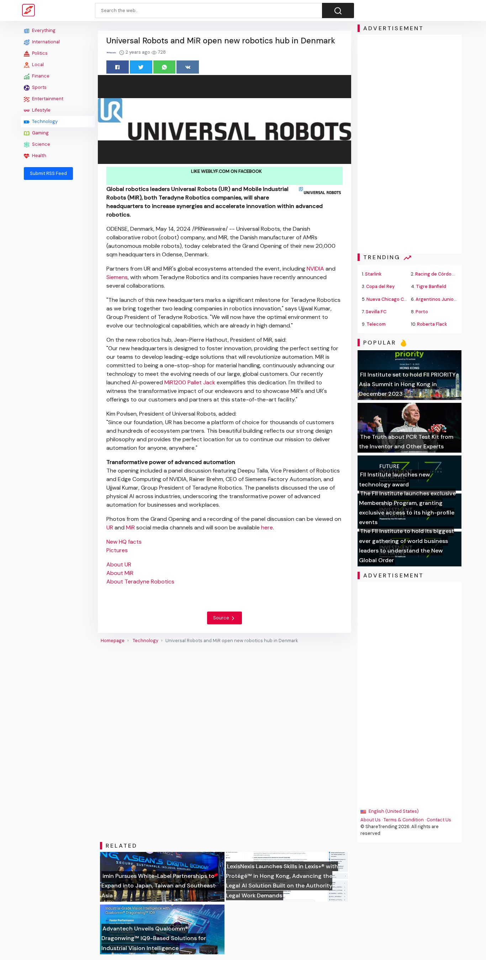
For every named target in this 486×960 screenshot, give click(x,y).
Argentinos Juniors (437, 299)
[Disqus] (224, 743)
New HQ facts (124, 541)
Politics (39, 53)
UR (109, 527)
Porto (422, 312)
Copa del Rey (380, 286)
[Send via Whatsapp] (164, 67)
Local (37, 65)
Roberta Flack (432, 324)
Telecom (376, 324)
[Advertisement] (58, 292)
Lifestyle (41, 110)
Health (38, 156)
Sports (39, 87)
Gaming (40, 133)
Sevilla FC (376, 312)
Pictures (117, 550)
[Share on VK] (187, 67)
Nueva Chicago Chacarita (394, 299)
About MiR (119, 573)
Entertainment (47, 99)
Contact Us (439, 820)
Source (221, 618)
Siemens (117, 277)
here (267, 527)
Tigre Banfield (431, 286)
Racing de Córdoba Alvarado (446, 274)
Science (40, 144)
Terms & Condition (404, 820)
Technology (44, 121)
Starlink (373, 274)
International (45, 42)
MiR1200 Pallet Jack (189, 382)
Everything (43, 30)
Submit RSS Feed (48, 173)
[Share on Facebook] (117, 67)
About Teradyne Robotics (140, 581)
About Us (370, 820)
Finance (40, 76)
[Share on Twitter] (141, 67)
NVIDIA (315, 268)
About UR (118, 564)
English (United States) (393, 811)
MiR (130, 527)
